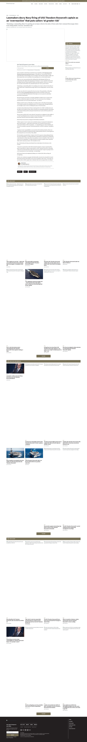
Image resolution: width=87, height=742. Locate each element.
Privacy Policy (32, 0)
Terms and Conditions (27, 727)
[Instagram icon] (25, 730)
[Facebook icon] (21, 730)
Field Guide (41, 3)
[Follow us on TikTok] (77, 3)
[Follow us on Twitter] (74, 3)
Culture (35, 3)
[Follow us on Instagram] (75, 3)
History (45, 3)
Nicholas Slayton (68, 65)
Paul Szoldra (8, 623)
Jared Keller (65, 264)
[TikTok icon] (27, 730)
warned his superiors (28, 92)
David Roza (8, 27)
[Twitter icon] (23, 730)
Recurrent (23, 735)
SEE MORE (43, 356)
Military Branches (13, 15)
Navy (18, 15)
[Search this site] (69, 3)
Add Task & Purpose (27, 27)
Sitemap (21, 727)
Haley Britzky (27, 624)
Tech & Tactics (51, 3)
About (27, 724)
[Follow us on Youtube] (79, 3)
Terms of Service (30, 69)
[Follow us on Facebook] (72, 3)
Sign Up (47, 68)
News (32, 3)
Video (31, 724)
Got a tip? (65, 3)
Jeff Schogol (27, 265)
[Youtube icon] (30, 730)
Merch (60, 3)
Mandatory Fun (72, 725)
